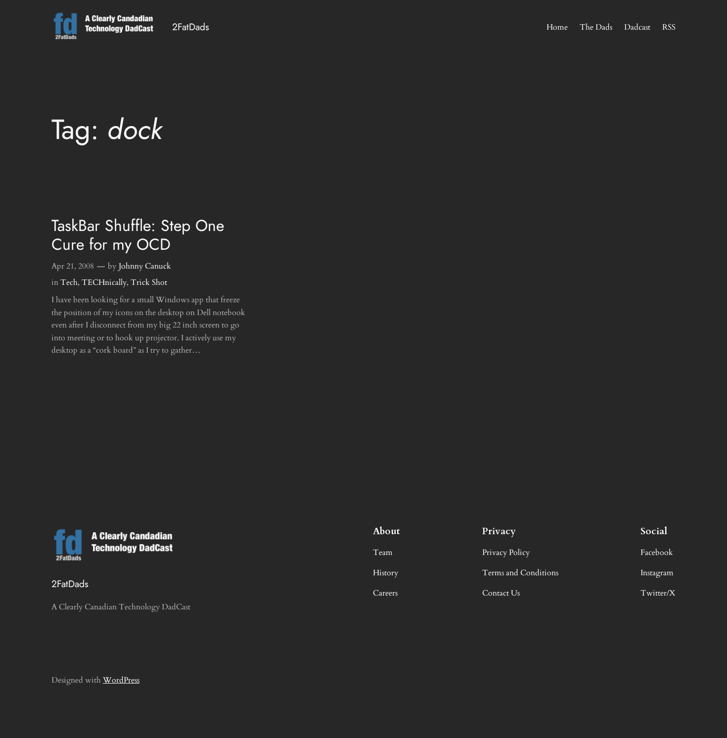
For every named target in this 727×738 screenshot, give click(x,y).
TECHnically (104, 282)
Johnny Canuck (145, 266)
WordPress (121, 680)
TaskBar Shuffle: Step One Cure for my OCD (137, 235)
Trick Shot (149, 282)
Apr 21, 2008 (72, 266)
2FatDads (190, 27)
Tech (69, 282)
